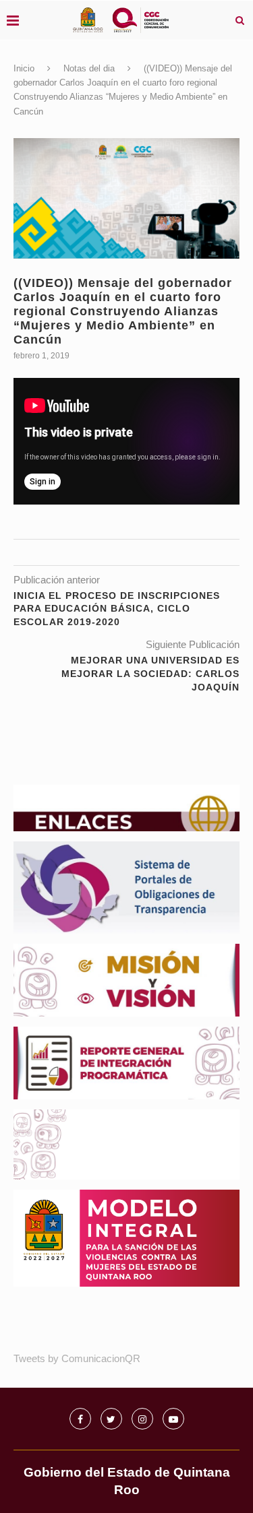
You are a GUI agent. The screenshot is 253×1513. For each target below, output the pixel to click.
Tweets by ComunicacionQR (76, 1358)
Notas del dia (89, 68)
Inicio (23, 68)
